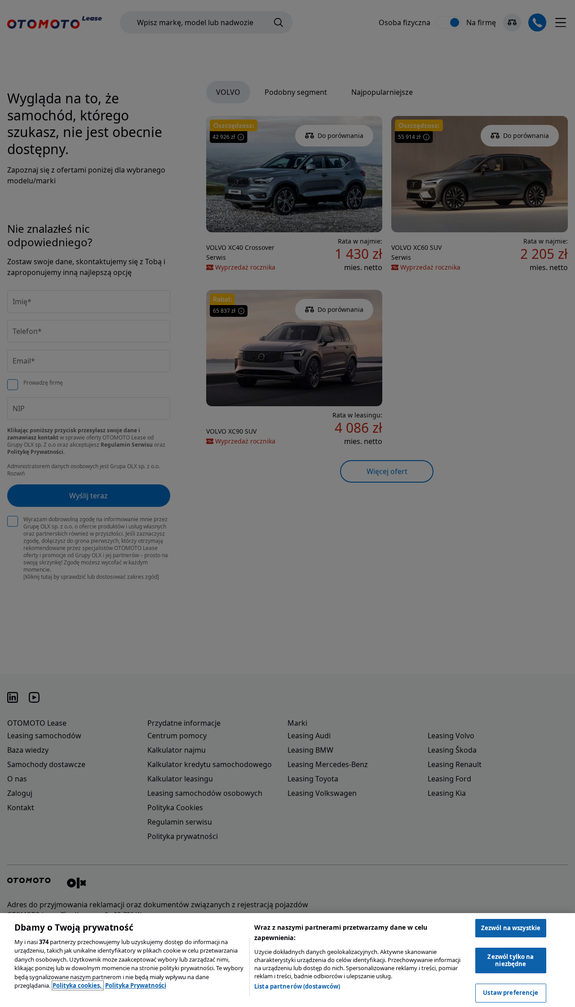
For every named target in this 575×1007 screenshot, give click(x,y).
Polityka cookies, (78, 985)
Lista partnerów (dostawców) (297, 986)
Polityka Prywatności (135, 985)
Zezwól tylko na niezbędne (510, 960)
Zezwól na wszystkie (510, 928)
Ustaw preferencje (510, 993)
